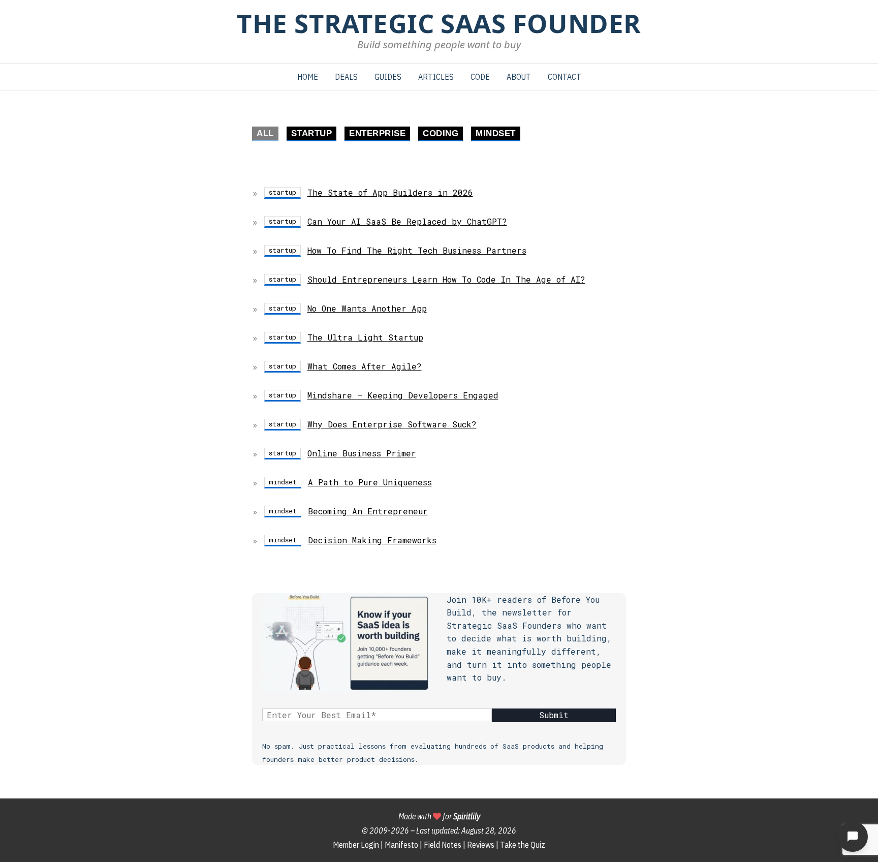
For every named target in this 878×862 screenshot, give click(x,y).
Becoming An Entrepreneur (368, 511)
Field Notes (442, 845)
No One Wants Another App (367, 308)
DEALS (346, 77)
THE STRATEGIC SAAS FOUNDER (439, 23)
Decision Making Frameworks (372, 540)
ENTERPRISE (377, 133)
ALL (265, 133)
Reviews (480, 845)
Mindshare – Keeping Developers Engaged (402, 395)
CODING (440, 133)
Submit (554, 715)
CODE (480, 77)
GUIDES (387, 77)
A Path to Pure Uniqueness (370, 482)
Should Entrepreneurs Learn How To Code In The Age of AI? (446, 279)
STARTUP (311, 133)
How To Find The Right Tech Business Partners (416, 250)
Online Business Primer (361, 453)
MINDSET (496, 133)
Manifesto (401, 845)
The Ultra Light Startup (365, 337)
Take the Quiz (522, 845)
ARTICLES (436, 77)
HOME (307, 77)
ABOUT (519, 77)
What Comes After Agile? (364, 366)
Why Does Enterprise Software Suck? (392, 424)
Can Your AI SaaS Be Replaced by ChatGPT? (407, 221)
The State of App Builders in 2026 (390, 192)
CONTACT (564, 77)
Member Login (356, 845)
